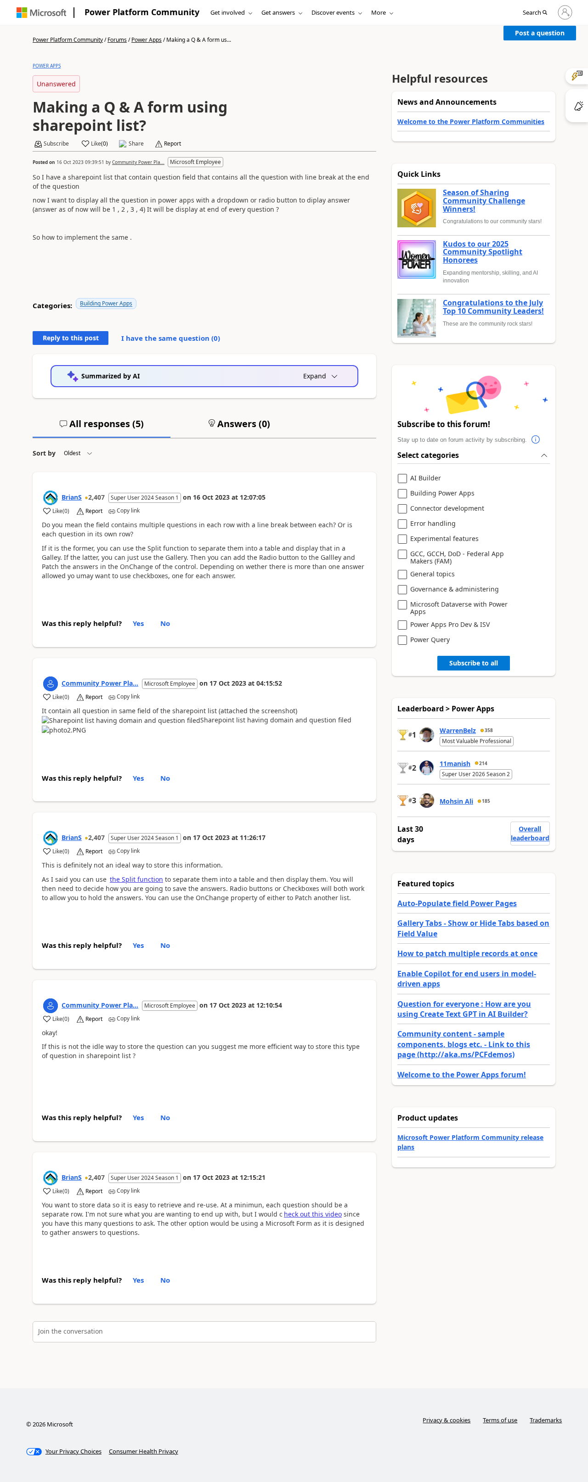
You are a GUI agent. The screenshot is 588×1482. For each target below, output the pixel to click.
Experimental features (444, 539)
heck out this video (313, 1214)
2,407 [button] (96, 497)
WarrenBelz (458, 730)
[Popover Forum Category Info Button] (536, 439)
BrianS (72, 497)
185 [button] (486, 801)
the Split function (136, 879)
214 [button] (483, 763)
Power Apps (146, 40)
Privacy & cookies (446, 1420)
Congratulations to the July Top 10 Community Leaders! (493, 307)
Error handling (433, 524)
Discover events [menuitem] (333, 12)
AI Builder (425, 478)
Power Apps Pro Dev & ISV (450, 625)
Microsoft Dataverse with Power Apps (459, 608)
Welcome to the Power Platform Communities (470, 121)
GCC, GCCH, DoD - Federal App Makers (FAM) (457, 557)
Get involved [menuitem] (227, 12)
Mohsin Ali (456, 801)
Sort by (44, 453)
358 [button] (489, 730)
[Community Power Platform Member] (50, 683)
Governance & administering (454, 589)
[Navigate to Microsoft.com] (41, 12)
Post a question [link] (540, 32)
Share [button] (136, 143)
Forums (117, 40)
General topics (432, 574)
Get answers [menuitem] (278, 12)
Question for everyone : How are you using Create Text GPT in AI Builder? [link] (464, 1009)
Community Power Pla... (138, 162)
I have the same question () (170, 338)
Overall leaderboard (530, 833)
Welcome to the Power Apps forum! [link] (461, 1075)
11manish (455, 763)
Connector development (447, 509)
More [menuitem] (378, 12)
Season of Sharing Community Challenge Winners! (484, 201)
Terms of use (500, 1420)
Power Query (430, 640)
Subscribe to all (473, 663)
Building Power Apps (106, 303)
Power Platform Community (142, 11)
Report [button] (172, 143)
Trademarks (546, 1420)
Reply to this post (71, 337)
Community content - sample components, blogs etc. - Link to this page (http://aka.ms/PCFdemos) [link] (463, 1044)
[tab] (101, 427)
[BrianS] (50, 497)
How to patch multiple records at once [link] (467, 953)
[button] (535, 13)
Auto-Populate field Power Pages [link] (457, 903)
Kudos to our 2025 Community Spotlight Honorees (482, 252)
